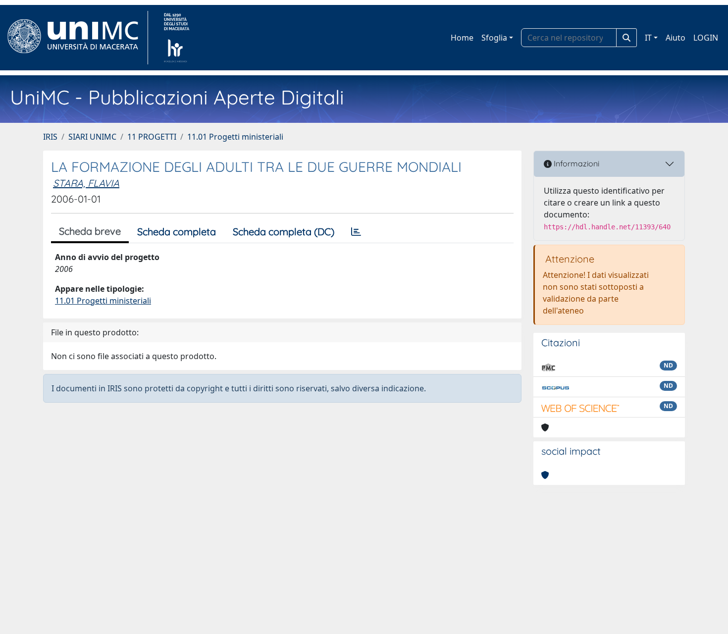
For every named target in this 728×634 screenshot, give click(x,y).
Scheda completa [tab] (176, 231)
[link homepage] (77, 37)
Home (462, 37)
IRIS (50, 136)
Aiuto (675, 37)
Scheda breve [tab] (90, 231)
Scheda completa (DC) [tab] (283, 231)
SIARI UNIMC (92, 136)
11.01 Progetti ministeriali (235, 136)
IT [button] (648, 37)
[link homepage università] (176, 37)
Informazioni (575, 163)
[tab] (356, 231)
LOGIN (705, 37)
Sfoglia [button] (494, 37)
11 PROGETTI (151, 136)
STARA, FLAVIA (86, 183)
